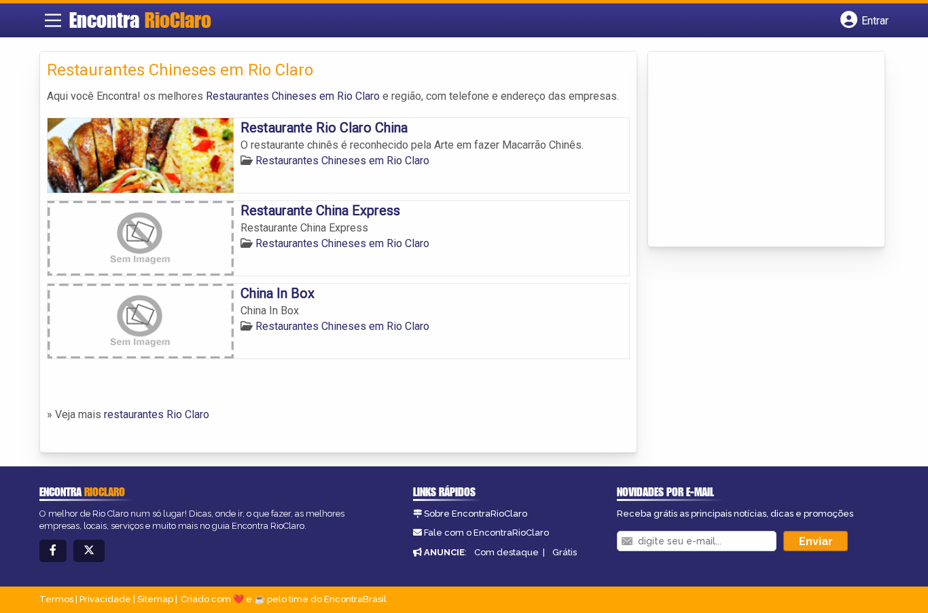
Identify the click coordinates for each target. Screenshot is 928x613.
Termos (56, 599)
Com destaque (506, 552)
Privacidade (105, 599)
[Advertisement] (757, 150)
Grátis (564, 552)
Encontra (140, 19)
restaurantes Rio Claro (156, 414)
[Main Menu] (53, 20)
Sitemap (155, 599)
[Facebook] (53, 551)
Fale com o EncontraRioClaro (486, 532)
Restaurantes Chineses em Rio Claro (293, 96)
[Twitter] (89, 551)
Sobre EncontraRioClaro (475, 513)
